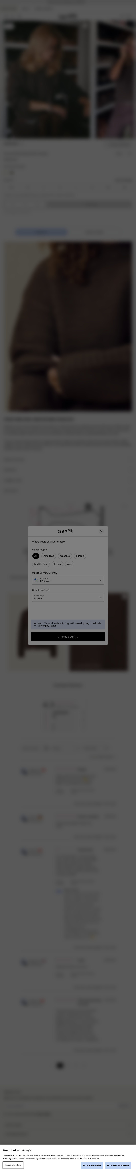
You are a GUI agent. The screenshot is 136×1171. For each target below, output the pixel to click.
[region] (68, 1158)
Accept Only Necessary (118, 1165)
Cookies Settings (13, 1165)
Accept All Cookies (92, 1165)
